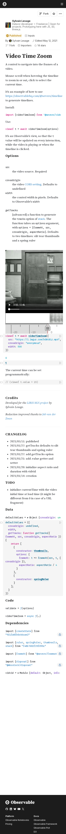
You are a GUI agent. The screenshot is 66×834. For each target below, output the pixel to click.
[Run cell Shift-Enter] (60, 336)
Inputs (31, 35)
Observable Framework (45, 824)
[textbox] (33, 343)
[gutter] (1, 150)
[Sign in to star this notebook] (54, 14)
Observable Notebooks (17, 820)
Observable (40, 820)
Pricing (8, 824)
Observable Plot (42, 828)
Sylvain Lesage (21, 20)
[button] (1, 51)
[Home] (20, 803)
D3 (35, 831)
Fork (46, 13)
